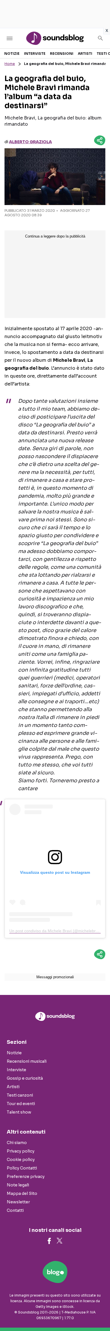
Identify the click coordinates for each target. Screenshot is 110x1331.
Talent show (19, 1112)
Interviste (34, 53)
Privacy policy (20, 1151)
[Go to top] (98, 1312)
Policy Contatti (22, 1168)
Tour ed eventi (21, 1103)
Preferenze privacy (26, 1176)
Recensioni (61, 53)
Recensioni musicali (27, 1061)
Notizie (11, 53)
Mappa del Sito (22, 1193)
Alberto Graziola (30, 141)
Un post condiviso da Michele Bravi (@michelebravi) (55, 931)
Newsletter (18, 1201)
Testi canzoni (20, 1095)
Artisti (85, 53)
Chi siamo (17, 1142)
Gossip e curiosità (25, 1078)
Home (10, 64)
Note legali (18, 1185)
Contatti (15, 1210)
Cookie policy (21, 1159)
